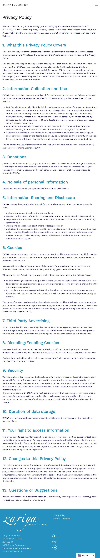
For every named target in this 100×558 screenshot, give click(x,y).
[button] (96, 5)
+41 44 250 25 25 (14, 551)
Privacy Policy (58, 515)
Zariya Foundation (15, 5)
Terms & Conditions (61, 518)
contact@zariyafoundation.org (30, 500)
